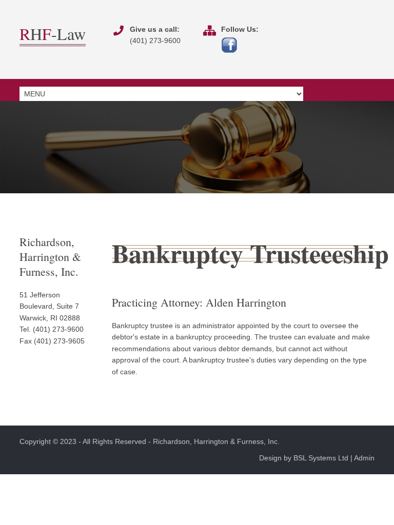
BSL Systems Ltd (320, 458)
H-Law (52, 34)
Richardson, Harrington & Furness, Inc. (216, 441)
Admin (364, 458)
